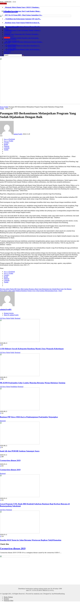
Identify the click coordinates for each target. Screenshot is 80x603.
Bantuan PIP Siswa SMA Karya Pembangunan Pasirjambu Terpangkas (29, 417)
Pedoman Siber (8, 600)
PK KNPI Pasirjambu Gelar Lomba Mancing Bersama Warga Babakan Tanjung (32, 383)
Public (12, 318)
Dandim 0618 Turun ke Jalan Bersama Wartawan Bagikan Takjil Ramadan (30, 540)
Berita (8, 318)
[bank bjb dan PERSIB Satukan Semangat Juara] (20, 444)
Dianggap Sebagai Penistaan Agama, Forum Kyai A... (22, 26)
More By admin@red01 (11, 315)
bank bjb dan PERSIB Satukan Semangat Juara (19, 451)
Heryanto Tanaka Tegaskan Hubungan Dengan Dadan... (23, 42)
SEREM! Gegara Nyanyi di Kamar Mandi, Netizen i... (22, 30)
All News (3, 318)
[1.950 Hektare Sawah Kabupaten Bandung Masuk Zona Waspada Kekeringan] (20, 341)
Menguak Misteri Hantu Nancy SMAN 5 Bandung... (22, 7)
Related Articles (9, 313)
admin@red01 (18, 134)
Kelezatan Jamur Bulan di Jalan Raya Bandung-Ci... (22, 45)
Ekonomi (3, 421)
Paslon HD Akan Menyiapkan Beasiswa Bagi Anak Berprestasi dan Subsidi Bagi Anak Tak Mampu (36, 289)
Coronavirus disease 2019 (10, 460)
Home (2, 107)
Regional (17, 318)
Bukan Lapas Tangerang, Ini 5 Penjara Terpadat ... (21, 34)
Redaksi (6, 53)
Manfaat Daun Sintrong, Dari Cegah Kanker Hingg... (22, 11)
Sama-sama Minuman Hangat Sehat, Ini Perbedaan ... (22, 49)
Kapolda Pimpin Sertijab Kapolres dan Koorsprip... (21, 38)
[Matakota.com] (10, 11)
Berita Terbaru (8, 597)
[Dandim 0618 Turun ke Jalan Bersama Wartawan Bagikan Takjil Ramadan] (20, 533)
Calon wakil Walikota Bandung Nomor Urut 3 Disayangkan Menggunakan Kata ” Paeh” (31, 291)
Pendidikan (13, 386)
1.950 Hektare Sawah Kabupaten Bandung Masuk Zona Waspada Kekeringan (32, 349)
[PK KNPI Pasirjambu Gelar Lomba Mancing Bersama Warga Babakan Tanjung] (20, 375)
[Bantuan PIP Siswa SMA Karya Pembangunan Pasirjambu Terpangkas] (20, 409)
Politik (6, 107)
